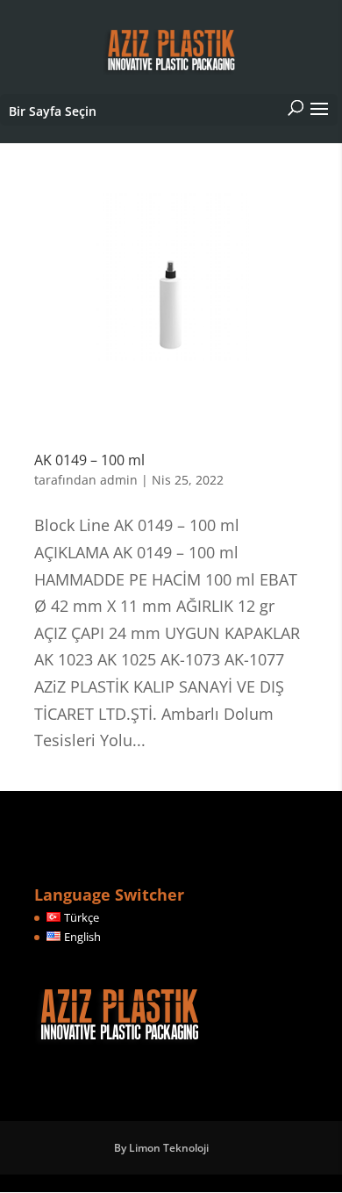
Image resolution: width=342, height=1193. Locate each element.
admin (119, 479)
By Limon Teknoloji (161, 1147)
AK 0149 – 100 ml (89, 460)
